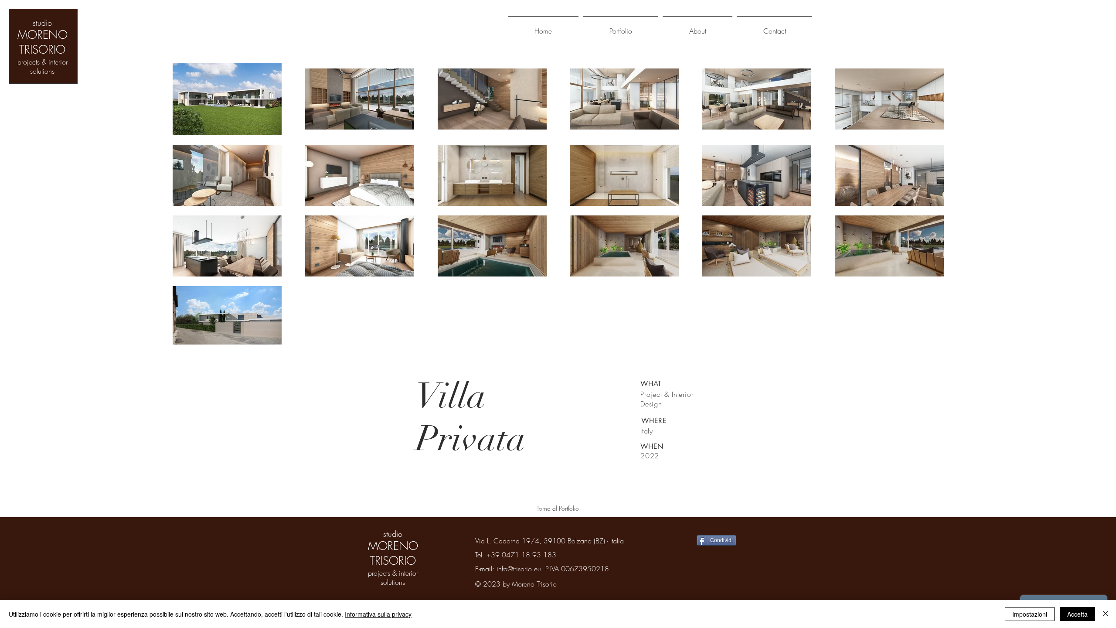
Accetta (1077, 614)
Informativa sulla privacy (378, 614)
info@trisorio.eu (519, 568)
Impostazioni (1029, 614)
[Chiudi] (1105, 614)
